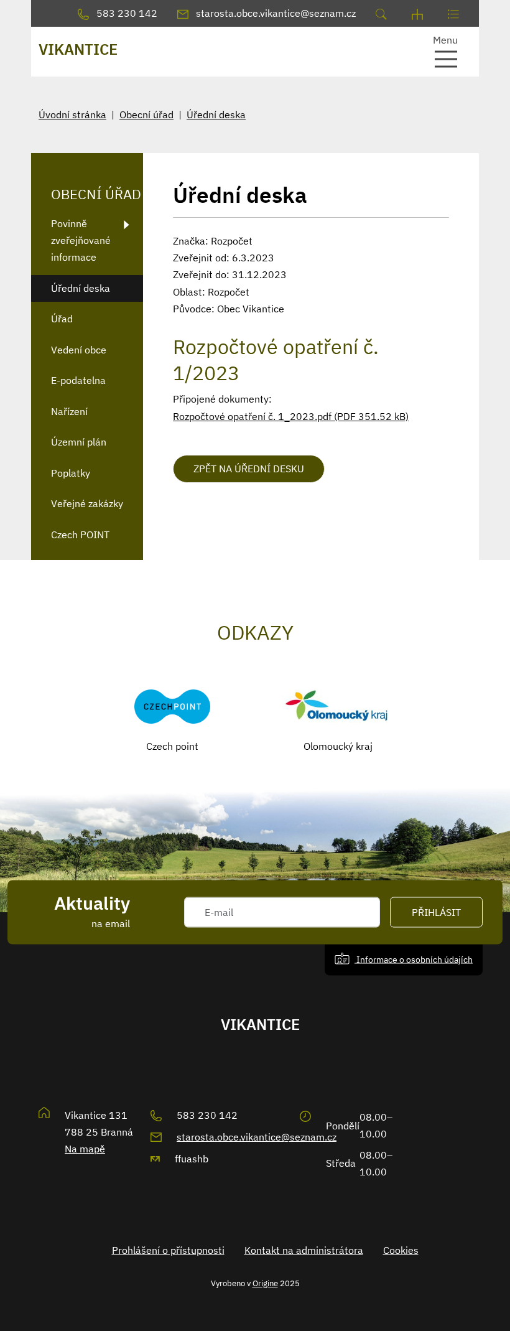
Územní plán (78, 442)
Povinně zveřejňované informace (81, 240)
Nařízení (69, 411)
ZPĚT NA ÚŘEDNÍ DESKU (248, 468)
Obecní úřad (146, 114)
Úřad (62, 318)
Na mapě (85, 1148)
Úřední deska (216, 114)
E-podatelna (78, 380)
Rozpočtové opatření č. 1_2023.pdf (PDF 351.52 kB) (291, 416)
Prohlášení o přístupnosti (168, 1250)
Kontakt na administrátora (303, 1250)
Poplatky (70, 473)
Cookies (401, 1250)
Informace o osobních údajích (414, 959)
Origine (265, 1283)
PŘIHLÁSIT (436, 912)
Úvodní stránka (72, 114)
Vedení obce (78, 349)
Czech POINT (80, 534)
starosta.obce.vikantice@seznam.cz (256, 1137)
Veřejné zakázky (87, 503)
